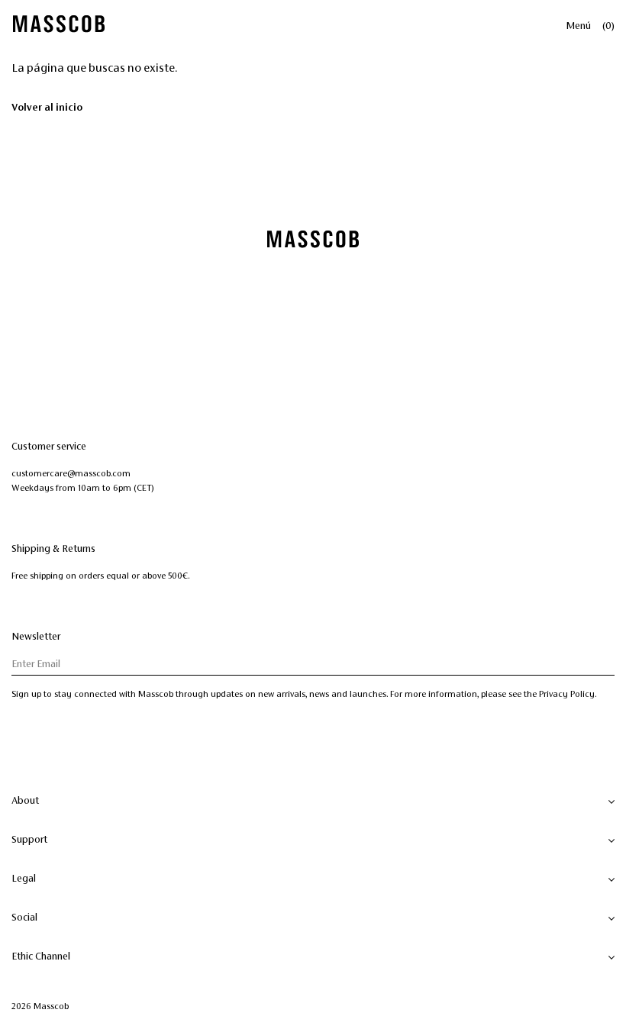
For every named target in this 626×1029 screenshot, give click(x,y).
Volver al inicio (46, 107)
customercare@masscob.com (71, 473)
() (608, 26)
